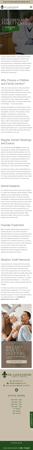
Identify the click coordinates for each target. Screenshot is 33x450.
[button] (31, 7)
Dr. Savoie (17, 147)
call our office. (14, 299)
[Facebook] (16, 390)
